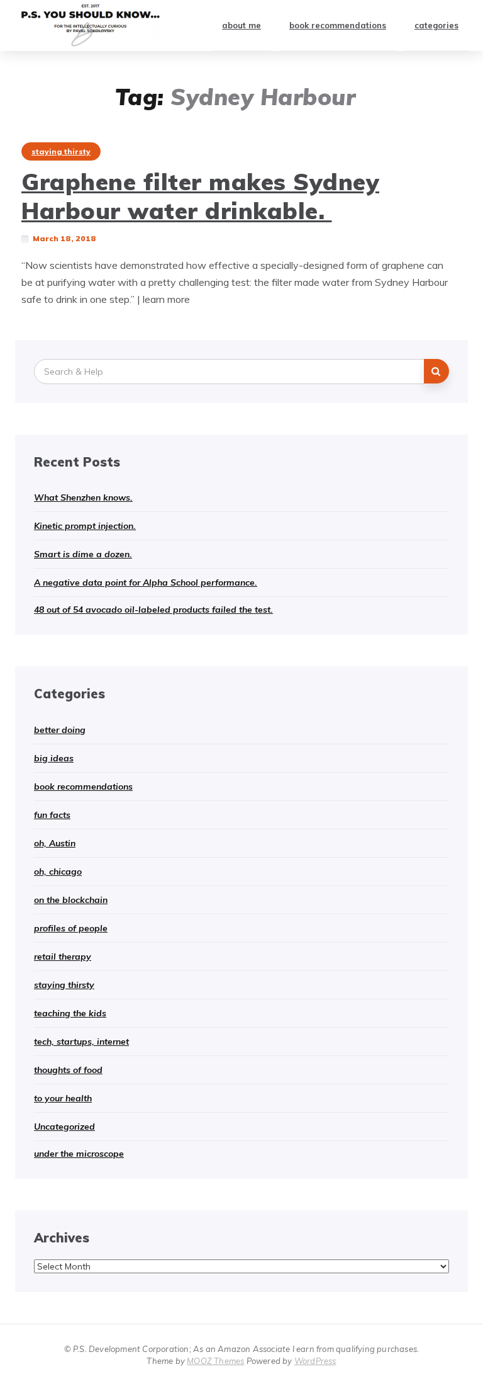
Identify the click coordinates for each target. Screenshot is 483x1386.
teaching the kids (70, 1013)
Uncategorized (64, 1126)
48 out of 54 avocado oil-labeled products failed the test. (153, 609)
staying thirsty (61, 151)
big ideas (54, 758)
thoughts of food (68, 1070)
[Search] (436, 371)
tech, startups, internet (81, 1041)
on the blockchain (71, 900)
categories (436, 25)
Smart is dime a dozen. (83, 554)
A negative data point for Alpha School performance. (145, 582)
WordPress (315, 1361)
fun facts (52, 815)
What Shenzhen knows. (83, 497)
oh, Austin (54, 843)
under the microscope (79, 1153)
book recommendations (337, 25)
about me (241, 25)
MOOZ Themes (215, 1361)
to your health (63, 1098)
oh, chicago (58, 871)
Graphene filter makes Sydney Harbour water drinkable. (200, 196)
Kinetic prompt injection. (85, 525)
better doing (60, 730)
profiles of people (71, 928)
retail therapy (62, 956)
